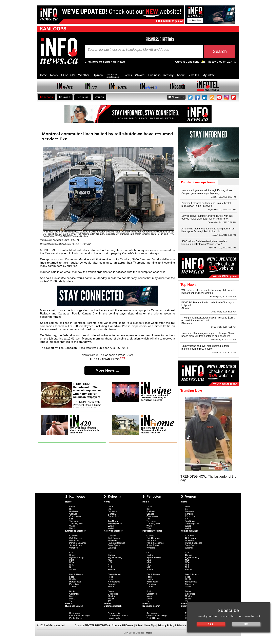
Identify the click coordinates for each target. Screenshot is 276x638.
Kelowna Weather (113, 531)
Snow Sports (75, 545)
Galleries (73, 535)
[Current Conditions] (203, 62)
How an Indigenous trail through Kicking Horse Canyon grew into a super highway (207, 192)
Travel (72, 586)
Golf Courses (75, 538)
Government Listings (79, 615)
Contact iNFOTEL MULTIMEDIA (92, 625)
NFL (71, 564)
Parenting (74, 584)
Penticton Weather (152, 531)
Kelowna (64, 97)
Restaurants (75, 613)
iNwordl (140, 75)
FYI (71, 518)
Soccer (72, 569)
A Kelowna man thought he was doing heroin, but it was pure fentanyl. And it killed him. (208, 230)
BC (70, 509)
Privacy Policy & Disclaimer (174, 625)
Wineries (73, 548)
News (54, 75)
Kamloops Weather (75, 531)
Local (72, 506)
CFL (71, 552)
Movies (72, 596)
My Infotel (208, 75)
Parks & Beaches (77, 543)
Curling (72, 555)
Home (43, 75)
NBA (71, 562)
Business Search (74, 606)
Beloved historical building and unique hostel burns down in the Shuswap (206, 204)
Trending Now (76, 523)
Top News (74, 521)
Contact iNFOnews (122, 625)
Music (72, 598)
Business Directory (161, 75)
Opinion (98, 75)
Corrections (75, 516)
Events (127, 75)
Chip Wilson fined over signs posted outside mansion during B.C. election (205, 347)
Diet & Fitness (76, 574)
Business (73, 511)
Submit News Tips (145, 625)
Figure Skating (76, 557)
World (72, 526)
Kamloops (46, 97)
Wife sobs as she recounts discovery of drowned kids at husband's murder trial (207, 291)
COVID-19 (68, 75)
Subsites (193, 75)
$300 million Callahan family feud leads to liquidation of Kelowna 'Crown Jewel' (204, 243)
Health (72, 579)
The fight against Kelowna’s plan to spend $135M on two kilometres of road (208, 319)
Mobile (149, 633)
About (180, 75)
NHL (71, 567)
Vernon (99, 97)
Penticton (83, 97)
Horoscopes (75, 581)
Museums (74, 540)
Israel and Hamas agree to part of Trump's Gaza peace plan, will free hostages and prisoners (207, 334)
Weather (83, 75)
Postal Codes (75, 618)
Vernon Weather (189, 531)
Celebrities (74, 594)
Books (72, 591)
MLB (71, 560)
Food (71, 577)
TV (70, 601)
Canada (73, 514)
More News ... (107, 370)
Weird (72, 528)
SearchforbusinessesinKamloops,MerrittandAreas (128, 50)
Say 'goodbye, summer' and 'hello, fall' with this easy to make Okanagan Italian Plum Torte (207, 217)
